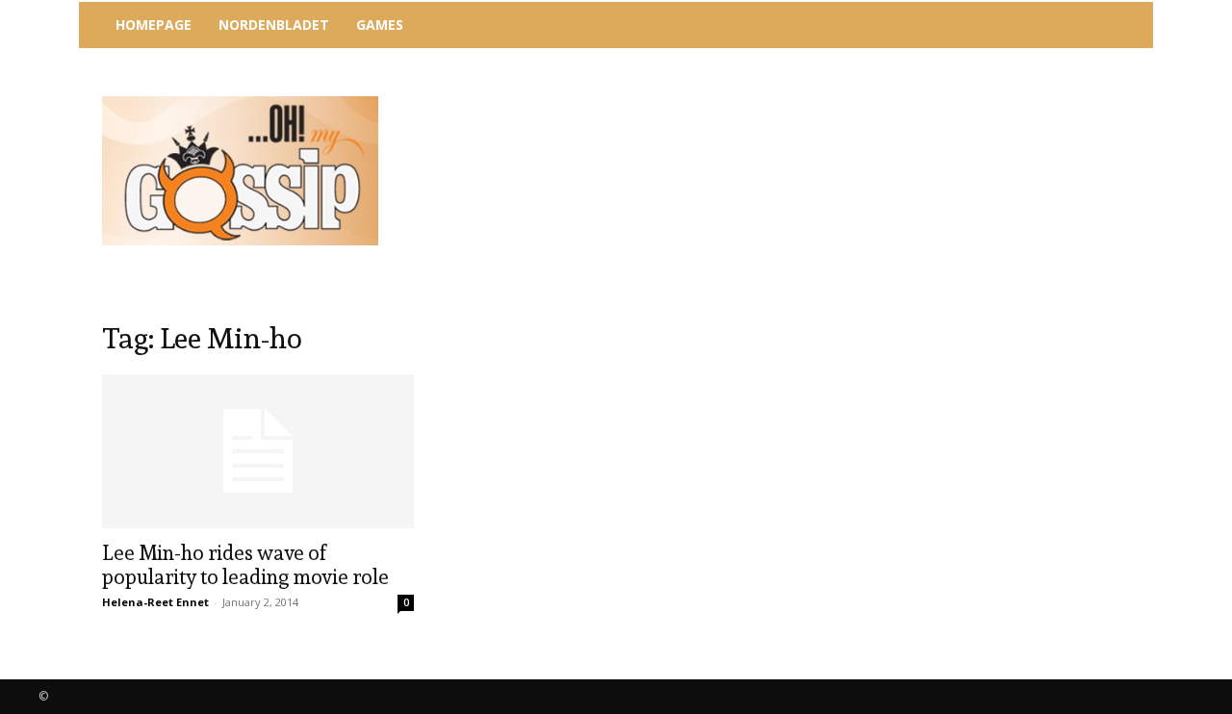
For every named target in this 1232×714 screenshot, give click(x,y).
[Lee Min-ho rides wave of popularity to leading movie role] (258, 451)
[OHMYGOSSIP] (240, 170)
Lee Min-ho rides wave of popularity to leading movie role (245, 565)
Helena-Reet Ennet (155, 602)
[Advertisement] (774, 101)
